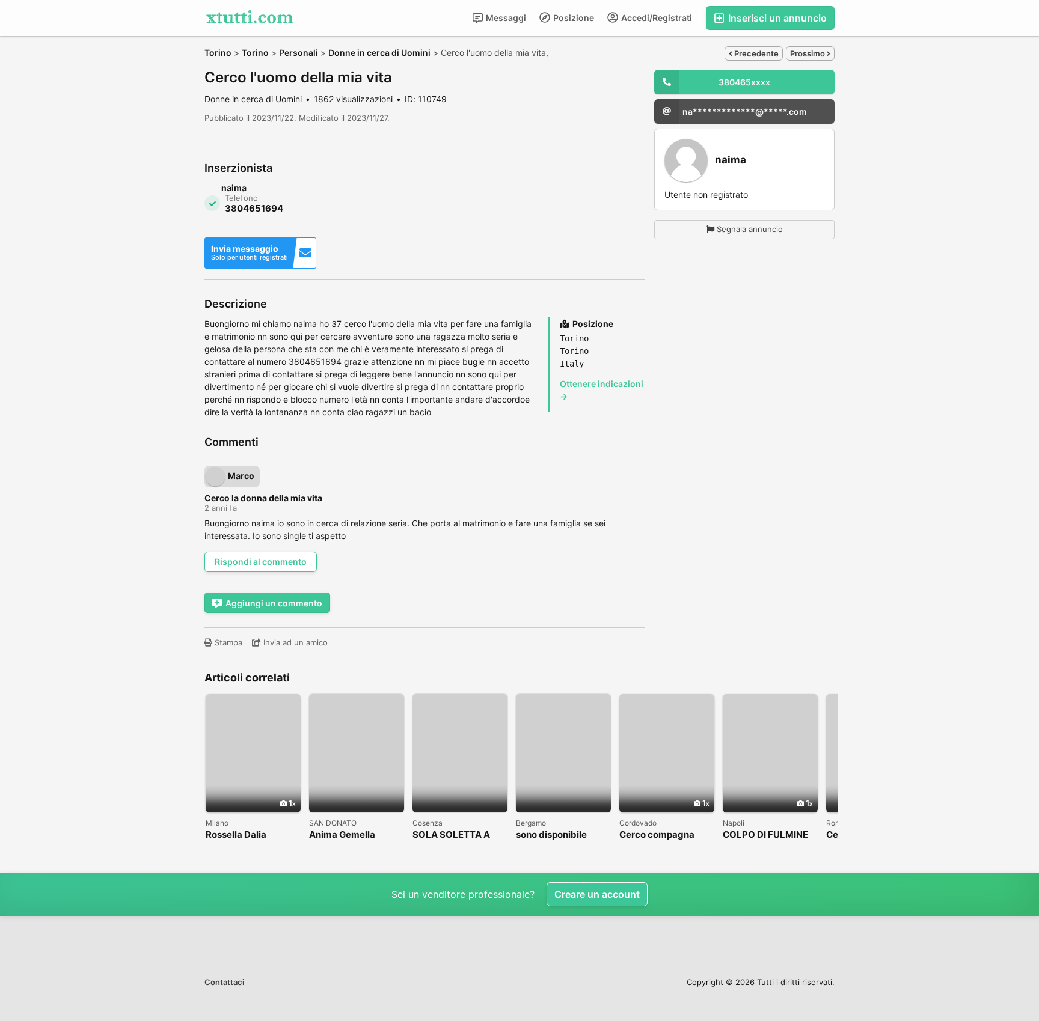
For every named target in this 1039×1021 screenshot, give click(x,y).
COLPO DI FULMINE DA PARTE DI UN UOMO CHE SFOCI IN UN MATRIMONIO (768, 835)
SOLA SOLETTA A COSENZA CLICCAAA (459, 835)
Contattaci (224, 982)
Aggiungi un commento (273, 603)
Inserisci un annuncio (776, 18)
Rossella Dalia (236, 835)
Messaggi (505, 18)
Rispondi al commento (261, 561)
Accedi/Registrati (655, 18)
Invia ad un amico (294, 642)
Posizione (572, 18)
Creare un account (597, 894)
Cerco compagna (656, 835)
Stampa (227, 642)
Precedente (755, 53)
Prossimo (808, 53)
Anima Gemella (342, 835)
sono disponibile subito (551, 835)
